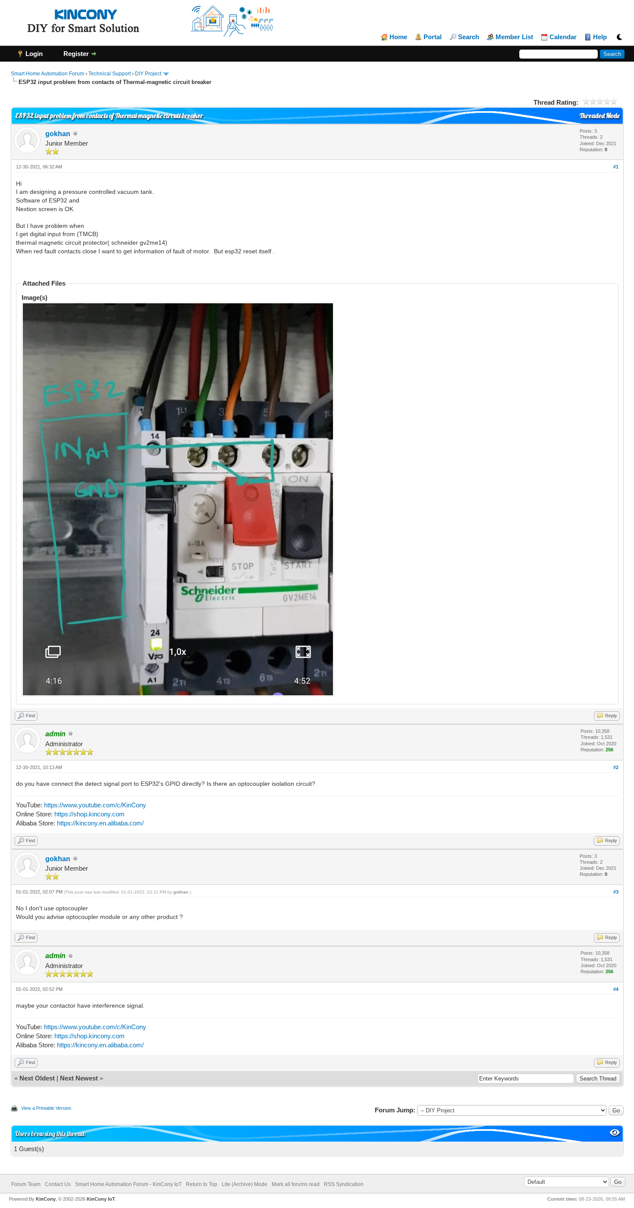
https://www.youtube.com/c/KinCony (95, 805)
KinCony (46, 1199)
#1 (615, 166)
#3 (615, 891)
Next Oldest (37, 1078)
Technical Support (109, 74)
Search (468, 37)
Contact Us (58, 1184)
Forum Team (26, 1184)
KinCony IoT (101, 1199)
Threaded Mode (599, 116)
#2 (615, 767)
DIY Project (148, 74)
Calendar (563, 37)
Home (398, 37)
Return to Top (201, 1184)
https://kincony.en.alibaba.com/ (100, 823)
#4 (615, 989)
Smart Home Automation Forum (47, 74)
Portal (433, 37)
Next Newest (79, 1078)
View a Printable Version (46, 1108)
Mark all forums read (296, 1184)
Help (600, 37)
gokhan (57, 133)
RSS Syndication (344, 1184)
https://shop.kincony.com (89, 814)
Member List (514, 37)
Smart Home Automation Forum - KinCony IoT (128, 1184)
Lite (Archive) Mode (244, 1184)
